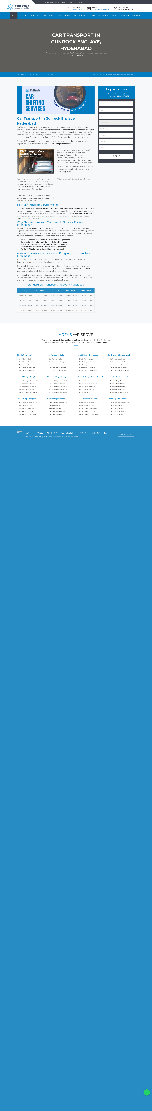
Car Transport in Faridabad (57, 370)
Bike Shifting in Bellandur (26, 411)
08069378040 (78, 9)
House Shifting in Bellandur (27, 389)
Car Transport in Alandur (117, 408)
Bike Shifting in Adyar (55, 405)
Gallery (92, 15)
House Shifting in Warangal (57, 384)
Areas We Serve (80, 15)
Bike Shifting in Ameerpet (87, 367)
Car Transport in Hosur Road (88, 414)
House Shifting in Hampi (117, 389)
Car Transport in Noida (56, 365)
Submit (116, 156)
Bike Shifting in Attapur (86, 359)
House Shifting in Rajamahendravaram (85, 393)
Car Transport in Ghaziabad (57, 367)
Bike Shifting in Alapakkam (57, 411)
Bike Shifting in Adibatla (86, 362)
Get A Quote (80, 2)
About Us (22, 15)
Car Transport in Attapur (117, 359)
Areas (100, 74)
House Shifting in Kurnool (87, 389)
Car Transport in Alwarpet (118, 414)
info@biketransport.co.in (101, 9)
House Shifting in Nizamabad (58, 392)
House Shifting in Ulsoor (26, 384)
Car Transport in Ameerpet (118, 367)
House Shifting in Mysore (117, 384)
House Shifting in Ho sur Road (28, 392)
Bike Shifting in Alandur (56, 408)
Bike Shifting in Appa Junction (88, 370)
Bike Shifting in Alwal (85, 365)
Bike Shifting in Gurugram (27, 362)
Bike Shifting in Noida (25, 365)
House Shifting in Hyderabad (58, 381)
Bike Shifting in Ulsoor (25, 405)
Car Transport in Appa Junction (119, 370)
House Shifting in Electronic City (29, 381)
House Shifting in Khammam (58, 386)
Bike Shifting (35, 15)
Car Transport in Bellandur (87, 411)
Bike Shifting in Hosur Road (27, 414)
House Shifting (65, 15)
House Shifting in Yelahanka (27, 386)
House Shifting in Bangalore (118, 381)
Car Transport (49, 15)
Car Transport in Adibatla (117, 362)
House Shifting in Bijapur (117, 386)
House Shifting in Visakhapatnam (89, 381)
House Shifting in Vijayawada (88, 384)
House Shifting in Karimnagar (58, 389)
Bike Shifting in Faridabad (26, 370)
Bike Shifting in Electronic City (28, 403)
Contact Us (124, 15)
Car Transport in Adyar (117, 405)
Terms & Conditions (52, 2)
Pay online (136, 15)
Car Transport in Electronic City (89, 403)
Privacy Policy (67, 2)
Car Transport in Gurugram (57, 362)
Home (14, 15)
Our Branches (103, 15)
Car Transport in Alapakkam (118, 411)
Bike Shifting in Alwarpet (56, 414)
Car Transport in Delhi (56, 359)
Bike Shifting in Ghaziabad (27, 367)
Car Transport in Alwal (117, 365)
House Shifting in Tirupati (87, 386)
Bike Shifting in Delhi (25, 359)
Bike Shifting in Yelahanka (27, 408)
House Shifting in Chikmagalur (119, 392)
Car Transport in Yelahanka (88, 408)
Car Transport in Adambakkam (119, 403)
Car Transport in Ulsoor (87, 405)
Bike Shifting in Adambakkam (58, 403)
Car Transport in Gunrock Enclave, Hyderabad (119, 74)
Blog (114, 15)
